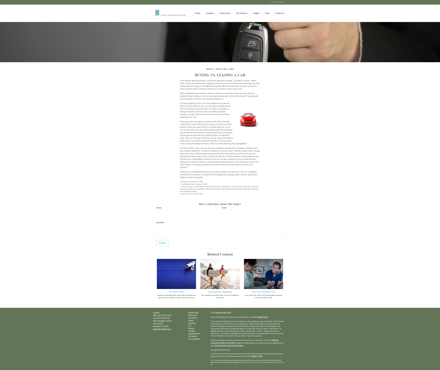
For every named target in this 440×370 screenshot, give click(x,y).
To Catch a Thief (176, 291)
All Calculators (194, 339)
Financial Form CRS (222, 313)
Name (158, 208)
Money (191, 328)
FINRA (254, 356)
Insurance (192, 323)
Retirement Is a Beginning (220, 291)
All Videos (192, 336)
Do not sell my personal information (229, 346)
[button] (210, 13)
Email (224, 208)
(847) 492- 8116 (278, 2)
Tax (189, 326)
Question (160, 222)
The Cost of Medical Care (263, 291)
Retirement (192, 315)
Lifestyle (191, 331)
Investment (192, 318)
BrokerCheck (262, 317)
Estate (190, 321)
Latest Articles (194, 334)
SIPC (260, 356)
